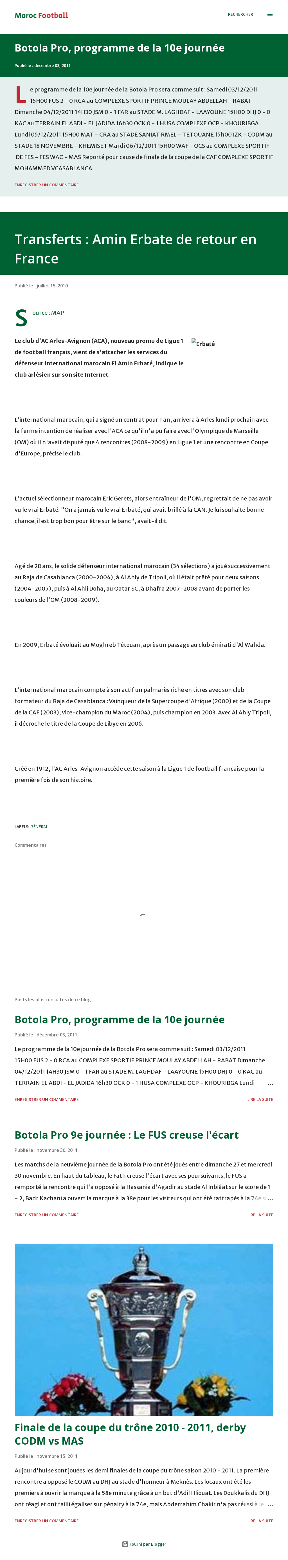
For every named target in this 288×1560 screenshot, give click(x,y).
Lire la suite (260, 1099)
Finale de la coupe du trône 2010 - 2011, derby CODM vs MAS (130, 1434)
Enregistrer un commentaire (47, 184)
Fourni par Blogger (147, 1544)
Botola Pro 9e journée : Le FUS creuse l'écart (127, 1135)
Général (39, 826)
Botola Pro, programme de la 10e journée (120, 48)
